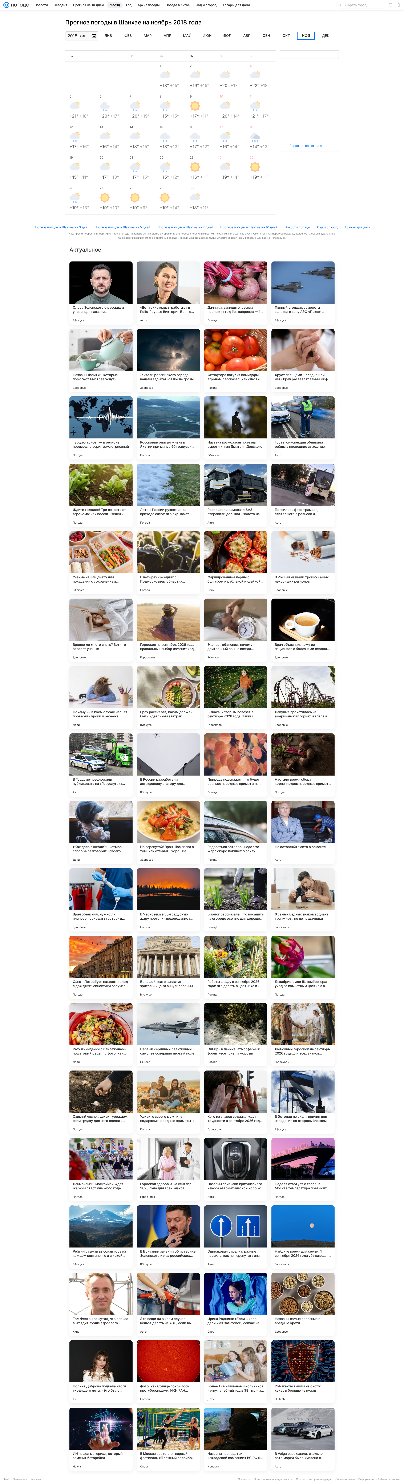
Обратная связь (345, 1479)
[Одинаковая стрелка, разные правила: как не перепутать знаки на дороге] (235, 1237)
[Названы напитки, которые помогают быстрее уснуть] (101, 360)
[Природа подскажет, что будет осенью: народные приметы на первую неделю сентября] (235, 765)
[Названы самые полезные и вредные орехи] (303, 1304)
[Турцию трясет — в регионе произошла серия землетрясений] (101, 428)
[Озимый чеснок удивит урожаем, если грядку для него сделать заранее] (101, 1102)
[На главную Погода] (19, 5)
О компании (20, 1479)
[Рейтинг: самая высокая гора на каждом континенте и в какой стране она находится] (101, 1237)
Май (187, 35)
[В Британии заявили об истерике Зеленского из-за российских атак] (168, 1237)
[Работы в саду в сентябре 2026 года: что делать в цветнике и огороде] (235, 967)
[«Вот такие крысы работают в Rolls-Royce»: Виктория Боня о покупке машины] (168, 293)
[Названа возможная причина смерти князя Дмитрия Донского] (235, 428)
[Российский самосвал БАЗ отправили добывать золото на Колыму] (235, 495)
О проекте (244, 1479)
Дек (325, 35)
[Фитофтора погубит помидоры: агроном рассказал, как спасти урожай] (235, 360)
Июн (207, 35)
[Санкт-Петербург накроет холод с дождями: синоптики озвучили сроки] (101, 967)
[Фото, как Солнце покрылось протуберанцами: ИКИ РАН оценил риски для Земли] (168, 1371)
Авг (246, 35)
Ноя (306, 36)
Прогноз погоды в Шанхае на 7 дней (185, 227)
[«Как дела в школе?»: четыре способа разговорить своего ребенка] (101, 832)
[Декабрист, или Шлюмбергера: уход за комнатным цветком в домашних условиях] (303, 967)
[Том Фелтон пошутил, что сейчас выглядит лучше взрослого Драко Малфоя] (101, 1304)
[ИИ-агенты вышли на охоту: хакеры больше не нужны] (303, 1371)
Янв (108, 35)
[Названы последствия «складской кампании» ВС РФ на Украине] (235, 1439)
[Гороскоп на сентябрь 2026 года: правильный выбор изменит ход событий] (168, 630)
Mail (6, 1479)
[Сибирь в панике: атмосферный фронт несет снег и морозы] (235, 1034)
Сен (266, 35)
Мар (148, 35)
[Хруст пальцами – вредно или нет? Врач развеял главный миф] (303, 360)
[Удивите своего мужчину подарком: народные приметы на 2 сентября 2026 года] (168, 1102)
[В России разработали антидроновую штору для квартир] (168, 765)
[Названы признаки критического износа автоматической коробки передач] (235, 1169)
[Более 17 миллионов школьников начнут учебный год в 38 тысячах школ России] (235, 1371)
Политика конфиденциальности (273, 1479)
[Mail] (6, 5)
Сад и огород (327, 227)
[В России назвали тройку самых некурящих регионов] (303, 562)
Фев (128, 35)
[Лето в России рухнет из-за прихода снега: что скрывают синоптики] (168, 495)
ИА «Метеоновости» (388, 1479)
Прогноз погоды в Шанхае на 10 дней (249, 227)
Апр (167, 35)
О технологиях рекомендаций (314, 1479)
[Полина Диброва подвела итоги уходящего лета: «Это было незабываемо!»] (101, 1371)
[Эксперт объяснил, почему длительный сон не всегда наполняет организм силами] (235, 630)
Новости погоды (297, 227)
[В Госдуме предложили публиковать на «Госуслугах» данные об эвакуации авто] (101, 765)
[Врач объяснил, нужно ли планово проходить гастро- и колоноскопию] (101, 899)
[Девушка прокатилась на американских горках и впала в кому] (303, 697)
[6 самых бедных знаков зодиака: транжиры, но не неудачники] (303, 899)
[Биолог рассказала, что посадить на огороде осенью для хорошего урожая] (235, 899)
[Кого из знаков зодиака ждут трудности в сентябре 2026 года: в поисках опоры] (235, 1102)
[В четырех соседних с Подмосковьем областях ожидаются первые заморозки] (168, 562)
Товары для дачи (358, 227)
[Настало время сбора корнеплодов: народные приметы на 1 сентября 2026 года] (303, 765)
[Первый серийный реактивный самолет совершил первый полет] (168, 1034)
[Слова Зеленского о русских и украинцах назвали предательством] (101, 293)
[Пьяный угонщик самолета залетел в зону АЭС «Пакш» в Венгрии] (303, 293)
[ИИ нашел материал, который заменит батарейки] (101, 1439)
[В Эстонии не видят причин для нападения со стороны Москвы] (303, 1102)
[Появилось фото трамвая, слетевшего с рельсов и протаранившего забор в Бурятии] (303, 495)
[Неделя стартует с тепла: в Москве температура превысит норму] (303, 1169)
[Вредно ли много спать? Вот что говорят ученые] (101, 630)
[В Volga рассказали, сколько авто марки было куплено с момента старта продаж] (303, 1439)
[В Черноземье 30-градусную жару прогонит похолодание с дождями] (168, 899)
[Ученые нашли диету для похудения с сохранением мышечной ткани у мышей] (101, 562)
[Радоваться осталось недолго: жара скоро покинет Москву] (235, 832)
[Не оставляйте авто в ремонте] (303, 832)
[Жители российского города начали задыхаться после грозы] (168, 360)
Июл (226, 35)
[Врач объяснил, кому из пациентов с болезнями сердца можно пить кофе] (303, 630)
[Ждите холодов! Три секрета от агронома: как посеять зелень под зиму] (101, 495)
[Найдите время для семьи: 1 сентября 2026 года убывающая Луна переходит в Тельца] (303, 1237)
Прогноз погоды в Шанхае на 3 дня (60, 227)
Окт (286, 35)
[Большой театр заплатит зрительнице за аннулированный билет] (168, 967)
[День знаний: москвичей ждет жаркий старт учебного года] (101, 1169)
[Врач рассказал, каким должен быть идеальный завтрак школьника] (168, 697)
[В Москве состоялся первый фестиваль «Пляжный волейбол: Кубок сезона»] (168, 1439)
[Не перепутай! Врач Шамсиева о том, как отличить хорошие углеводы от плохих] (168, 832)
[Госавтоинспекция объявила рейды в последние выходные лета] (303, 428)
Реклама (36, 1479)
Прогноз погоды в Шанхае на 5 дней (122, 227)
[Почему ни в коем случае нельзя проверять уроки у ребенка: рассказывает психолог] (101, 697)
